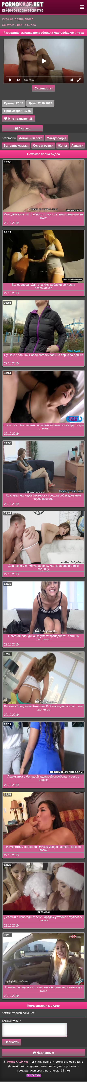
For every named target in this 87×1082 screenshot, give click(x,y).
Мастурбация (56, 138)
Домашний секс (30, 138)
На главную (45, 1052)
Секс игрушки (43, 145)
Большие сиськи (16, 145)
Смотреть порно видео (19, 24)
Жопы (62, 145)
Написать (12, 1042)
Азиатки (77, 145)
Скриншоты (43, 88)
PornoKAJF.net (17, 1061)
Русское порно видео (18, 18)
